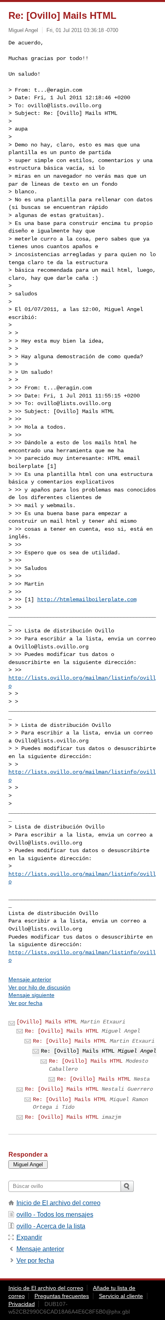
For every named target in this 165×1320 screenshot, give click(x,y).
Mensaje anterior (29, 979)
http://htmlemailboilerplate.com (87, 599)
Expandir (29, 1237)
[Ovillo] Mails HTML (46, 1022)
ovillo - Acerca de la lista (50, 1226)
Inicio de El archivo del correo (58, 1203)
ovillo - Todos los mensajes (54, 1214)
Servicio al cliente (121, 1296)
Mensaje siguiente (31, 995)
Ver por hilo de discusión (39, 987)
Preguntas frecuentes (61, 1296)
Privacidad (21, 1304)
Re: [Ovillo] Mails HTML (62, 1031)
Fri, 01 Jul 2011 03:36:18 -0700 (82, 30)
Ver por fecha (25, 1003)
